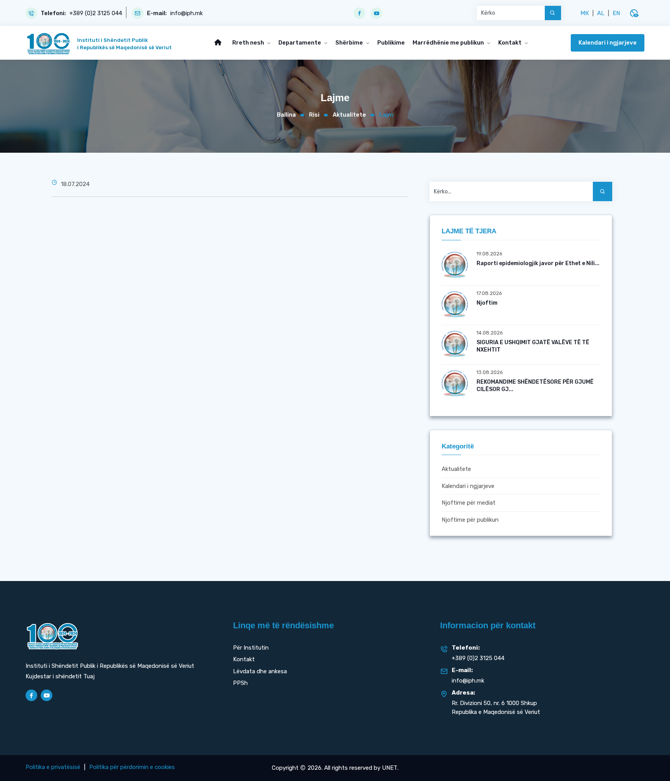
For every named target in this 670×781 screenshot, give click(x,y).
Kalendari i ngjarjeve (607, 42)
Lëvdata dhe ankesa (260, 671)
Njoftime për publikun (470, 519)
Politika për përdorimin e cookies (132, 767)
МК (584, 13)
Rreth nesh (248, 42)
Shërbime (349, 42)
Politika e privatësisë (53, 767)
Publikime (391, 42)
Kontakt (510, 42)
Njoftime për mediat (469, 503)
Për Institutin (251, 647)
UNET (389, 767)
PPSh (240, 682)
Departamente (300, 42)
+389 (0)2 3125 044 (95, 13)
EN (616, 13)
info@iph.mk (186, 13)
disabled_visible (634, 13)
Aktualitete (349, 114)
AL (600, 13)
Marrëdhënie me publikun (449, 42)
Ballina (286, 114)
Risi (314, 114)
